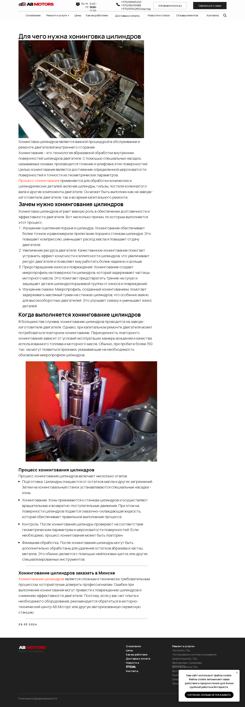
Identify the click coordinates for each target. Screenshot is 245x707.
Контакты (213, 15)
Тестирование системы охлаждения (194, 654)
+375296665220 (131, 2)
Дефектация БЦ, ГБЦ (184, 658)
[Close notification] (237, 672)
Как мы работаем (97, 15)
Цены (77, 15)
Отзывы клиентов (187, 15)
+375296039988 (131, 5)
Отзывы (131, 667)
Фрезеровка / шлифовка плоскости (187, 664)
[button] (210, 5)
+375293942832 (131, 8)
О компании (33, 15)
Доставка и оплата (127, 16)
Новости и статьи (159, 15)
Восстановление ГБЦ (185, 667)
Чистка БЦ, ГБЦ (181, 650)
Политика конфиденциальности (37, 698)
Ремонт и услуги (56, 15)
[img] (36, 4)
